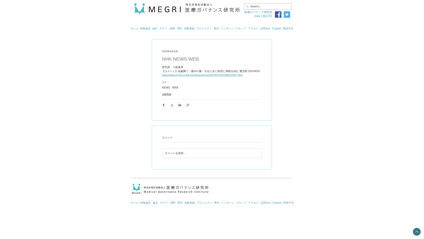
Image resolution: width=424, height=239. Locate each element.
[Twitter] (287, 14)
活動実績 (166, 94)
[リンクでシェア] (187, 105)
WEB (175, 87)
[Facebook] (278, 14)
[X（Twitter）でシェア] (171, 105)
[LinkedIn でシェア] (179, 105)
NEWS (166, 87)
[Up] (417, 232)
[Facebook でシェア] (163, 105)
